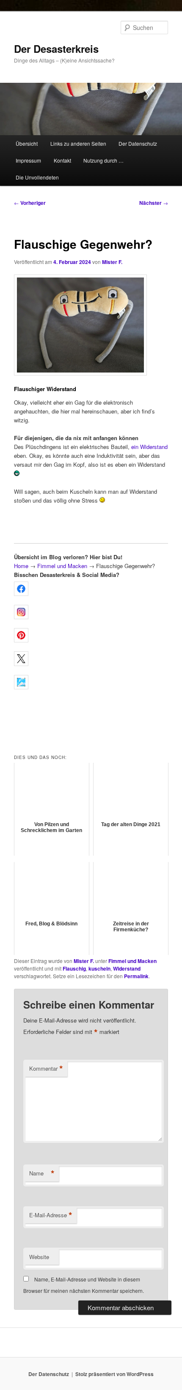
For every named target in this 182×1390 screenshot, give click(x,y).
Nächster (153, 203)
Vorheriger (30, 203)
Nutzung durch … (103, 160)
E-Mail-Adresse (50, 1215)
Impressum (28, 160)
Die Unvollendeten (37, 177)
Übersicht (27, 143)
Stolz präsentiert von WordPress (114, 1374)
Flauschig (74, 968)
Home (21, 566)
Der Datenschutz (138, 143)
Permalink (136, 976)
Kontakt (62, 160)
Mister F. (112, 262)
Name (42, 1173)
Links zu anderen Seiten (78, 143)
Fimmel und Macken (62, 566)
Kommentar (46, 1068)
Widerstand (127, 968)
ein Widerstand (149, 447)
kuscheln (99, 968)
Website (39, 1257)
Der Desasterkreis (56, 48)
